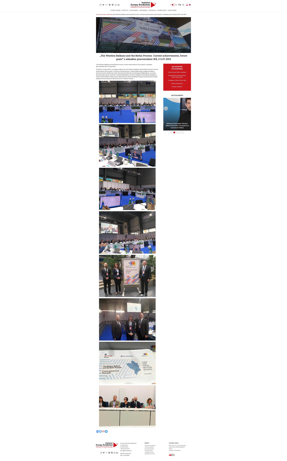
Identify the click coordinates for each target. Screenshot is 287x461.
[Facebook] (97, 431)
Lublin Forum (172, 10)
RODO (170, 449)
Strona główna (116, 10)
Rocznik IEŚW (162, 10)
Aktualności (134, 10)
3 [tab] (177, 132)
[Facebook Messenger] (106, 431)
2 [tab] (174, 132)
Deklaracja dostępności (177, 445)
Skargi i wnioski (174, 450)
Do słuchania (149, 449)
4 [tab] (180, 132)
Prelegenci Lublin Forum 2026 (177, 80)
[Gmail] (103, 431)
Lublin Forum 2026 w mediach (177, 72)
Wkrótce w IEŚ (150, 454)
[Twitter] (100, 431)
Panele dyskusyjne (177, 83)
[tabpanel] (177, 113)
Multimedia (143, 10)
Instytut (125, 10)
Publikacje (152, 10)
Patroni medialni (177, 86)
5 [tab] (183, 132)
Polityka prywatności (177, 447)
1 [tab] (171, 132)
